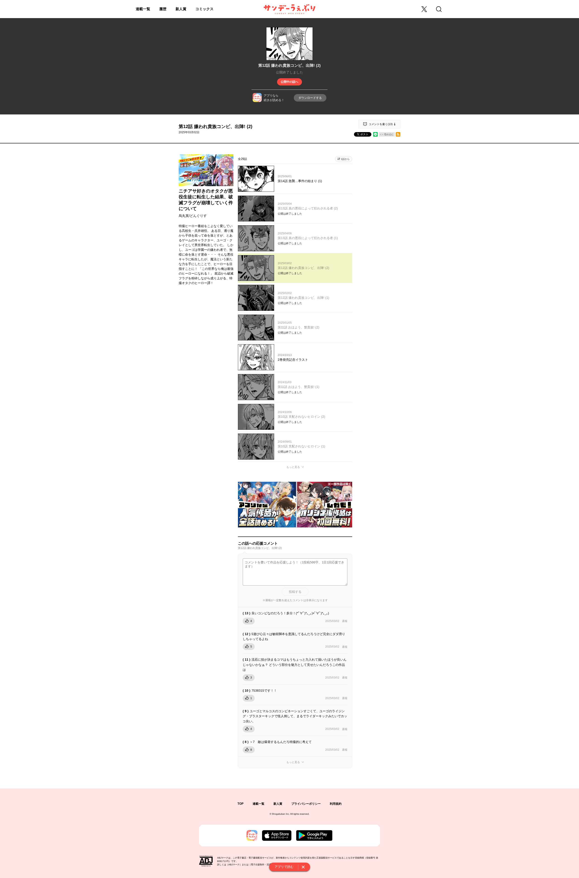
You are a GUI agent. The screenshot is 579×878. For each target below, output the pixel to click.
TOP (240, 803)
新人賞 (181, 9)
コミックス (204, 9)
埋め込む (389, 134)
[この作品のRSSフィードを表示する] (398, 134)
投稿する (295, 591)
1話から (345, 159)
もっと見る (293, 467)
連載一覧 (143, 9)
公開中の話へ (289, 81)
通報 (344, 621)
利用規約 (336, 803)
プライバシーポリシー (306, 803)
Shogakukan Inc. (281, 814)
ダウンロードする (310, 98)
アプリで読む (284, 867)
